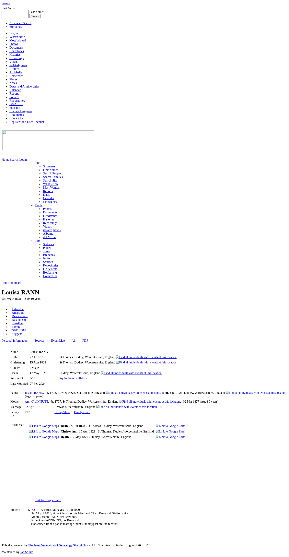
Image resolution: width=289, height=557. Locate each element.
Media (38, 205)
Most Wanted (17, 40)
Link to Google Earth (48, 500)
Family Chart (82, 412)
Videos (13, 61)
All (73, 340)
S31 (34, 509)
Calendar (15, 90)
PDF (85, 340)
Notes (13, 83)
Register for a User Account (26, 122)
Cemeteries (16, 75)
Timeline (17, 323)
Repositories (17, 100)
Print (4, 282)
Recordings (16, 58)
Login (23, 159)
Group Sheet (62, 412)
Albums (14, 68)
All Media (15, 72)
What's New (17, 37)
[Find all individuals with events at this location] (146, 357)
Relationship (19, 319)
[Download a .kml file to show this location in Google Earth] (170, 426)
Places (13, 79)
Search (6, 3)
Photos (13, 44)
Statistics (14, 107)
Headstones (16, 51)
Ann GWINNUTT (36, 401)
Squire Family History (73, 378)
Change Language (20, 111)
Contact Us (16, 118)
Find (37, 162)
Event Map (58, 340)
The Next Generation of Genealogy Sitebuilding (58, 545)
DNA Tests (16, 104)
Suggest (17, 334)
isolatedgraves (18, 65)
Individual (18, 309)
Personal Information (15, 340)
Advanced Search (20, 23)
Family (16, 326)
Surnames (15, 26)
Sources (14, 97)
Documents (16, 47)
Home (5, 159)
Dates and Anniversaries (24, 86)
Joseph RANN (34, 392)
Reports (14, 93)
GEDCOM (19, 330)
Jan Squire (26, 552)
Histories (14, 54)
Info (37, 240)
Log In (13, 33)
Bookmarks (16, 114)
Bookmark (14, 282)
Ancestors (18, 312)
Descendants (20, 316)
